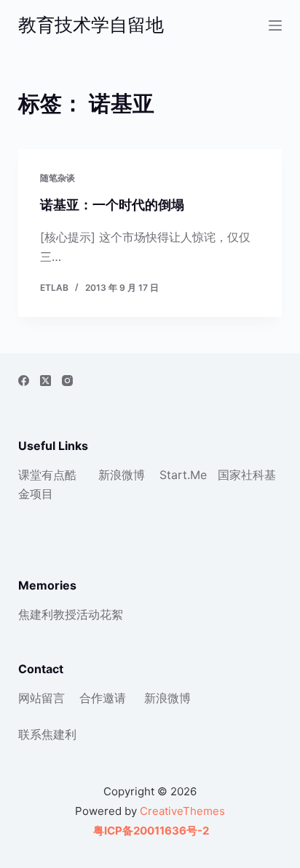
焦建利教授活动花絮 (70, 614)
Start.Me (183, 474)
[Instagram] (67, 380)
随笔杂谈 (57, 177)
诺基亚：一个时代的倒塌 (112, 204)
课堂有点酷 (47, 474)
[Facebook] (23, 380)
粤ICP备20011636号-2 (150, 830)
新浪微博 (122, 474)
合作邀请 (102, 698)
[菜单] (275, 25)
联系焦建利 (47, 734)
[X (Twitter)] (45, 380)
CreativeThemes (182, 811)
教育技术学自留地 (91, 25)
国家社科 (241, 474)
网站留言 (41, 698)
